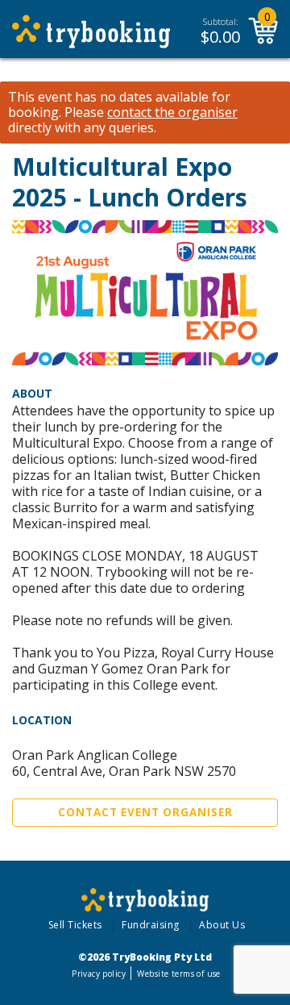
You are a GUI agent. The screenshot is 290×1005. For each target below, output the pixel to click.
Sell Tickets (75, 925)
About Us (222, 925)
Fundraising (151, 925)
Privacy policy (99, 973)
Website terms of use (178, 973)
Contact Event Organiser (145, 812)
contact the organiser (172, 112)
